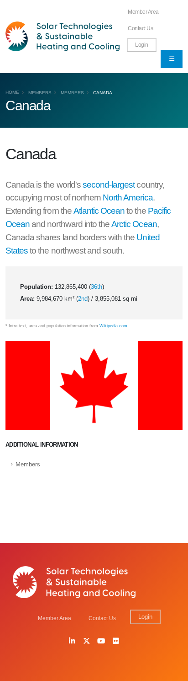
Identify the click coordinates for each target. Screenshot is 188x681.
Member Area (143, 12)
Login (141, 45)
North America (128, 197)
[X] (86, 641)
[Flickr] (116, 641)
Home (12, 92)
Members (40, 92)
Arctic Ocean (134, 224)
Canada (102, 92)
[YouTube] (101, 641)
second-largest (109, 184)
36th (96, 286)
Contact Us (140, 28)
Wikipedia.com (113, 326)
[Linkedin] (72, 641)
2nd (83, 298)
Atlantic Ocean (99, 211)
